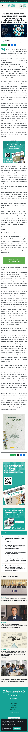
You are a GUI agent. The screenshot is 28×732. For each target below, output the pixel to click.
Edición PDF (3, 1)
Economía (3, 597)
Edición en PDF (14, 701)
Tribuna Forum (14, 709)
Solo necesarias (7, 728)
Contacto (15, 1)
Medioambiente (5, 649)
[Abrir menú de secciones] (2, 5)
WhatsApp (4, 45)
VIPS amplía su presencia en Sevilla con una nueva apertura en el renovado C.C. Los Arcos (15, 560)
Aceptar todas (17, 728)
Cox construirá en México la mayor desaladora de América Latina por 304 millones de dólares (14, 599)
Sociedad (14, 11)
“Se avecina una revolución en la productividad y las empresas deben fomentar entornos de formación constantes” (14, 539)
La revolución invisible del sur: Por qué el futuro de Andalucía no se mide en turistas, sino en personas (15, 547)
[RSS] (19, 695)
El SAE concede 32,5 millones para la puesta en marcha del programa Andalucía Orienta (14, 680)
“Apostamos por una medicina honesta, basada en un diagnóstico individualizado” (15, 554)
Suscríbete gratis (14, 718)
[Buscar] (26, 1)
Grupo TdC (14, 707)
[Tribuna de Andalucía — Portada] (11, 5)
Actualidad (4, 622)
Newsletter (9, 1)
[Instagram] (14, 695)
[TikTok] (16, 695)
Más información (11, 724)
